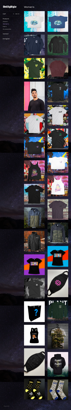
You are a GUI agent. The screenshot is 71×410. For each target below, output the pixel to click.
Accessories (7, 29)
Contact (6, 34)
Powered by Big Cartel (6, 406)
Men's (5, 26)
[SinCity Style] (10, 6)
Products (6, 19)
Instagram (6, 38)
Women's (6, 24)
